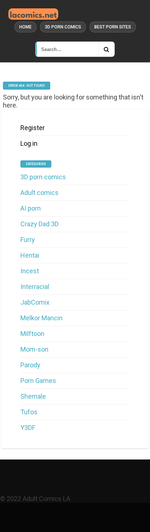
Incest (29, 271)
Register (32, 128)
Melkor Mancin (41, 318)
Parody (30, 365)
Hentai (29, 255)
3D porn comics (63, 27)
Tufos (29, 412)
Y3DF (27, 427)
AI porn (30, 208)
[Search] (106, 49)
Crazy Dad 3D (39, 224)
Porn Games (38, 380)
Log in (29, 143)
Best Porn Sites (112, 27)
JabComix (35, 302)
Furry (27, 239)
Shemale (33, 396)
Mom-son (34, 349)
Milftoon (32, 333)
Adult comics (39, 192)
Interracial (34, 286)
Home (25, 27)
